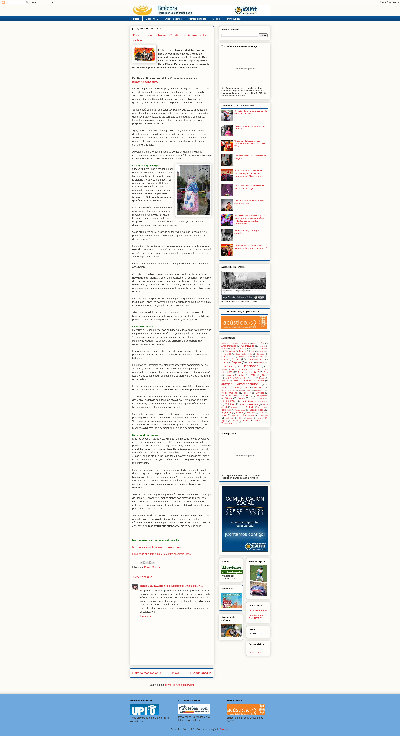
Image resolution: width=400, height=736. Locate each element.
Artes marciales (228, 346)
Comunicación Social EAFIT (256, 616)
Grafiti (265, 375)
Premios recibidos (249, 404)
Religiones (226, 410)
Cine (253, 351)
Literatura (259, 387)
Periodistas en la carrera (255, 401)
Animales (245, 343)
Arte (263, 343)
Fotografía (229, 375)
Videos (245, 420)
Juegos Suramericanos (239, 384)
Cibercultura (230, 351)
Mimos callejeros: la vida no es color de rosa (156, 547)
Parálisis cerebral (257, 398)
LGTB (236, 388)
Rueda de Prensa (257, 410)
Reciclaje (250, 407)
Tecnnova (235, 415)
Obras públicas (262, 396)
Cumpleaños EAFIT (256, 359)
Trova (259, 418)
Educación (226, 366)
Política (229, 404)
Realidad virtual (236, 407)
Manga (249, 390)
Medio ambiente (229, 393)
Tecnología (248, 415)
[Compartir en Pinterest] (153, 562)
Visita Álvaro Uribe (229, 423)
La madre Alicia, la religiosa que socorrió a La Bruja (250, 187)
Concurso (260, 354)
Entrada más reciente (146, 673)
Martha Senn (260, 390)
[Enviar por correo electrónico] (141, 562)
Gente (147, 567)
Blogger (224, 729)
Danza (224, 362)
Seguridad (226, 412)
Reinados (261, 407)
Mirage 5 (247, 393)
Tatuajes (262, 413)
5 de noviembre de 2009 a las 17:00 (183, 586)
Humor (261, 378)
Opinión (241, 398)
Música (246, 395)
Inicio (136, 19)
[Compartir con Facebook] (150, 562)
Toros (240, 418)
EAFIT (251, 363)
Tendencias (229, 418)
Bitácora (224, 348)
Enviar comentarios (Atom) (180, 684)
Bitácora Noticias (239, 348)
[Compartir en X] (147, 562)
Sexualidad (251, 413)
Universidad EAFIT (258, 610)
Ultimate (235, 421)
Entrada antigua (200, 673)
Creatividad (260, 356)
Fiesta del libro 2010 (248, 372)
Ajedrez (235, 343)
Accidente (225, 343)
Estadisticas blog (255, 652)
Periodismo (228, 400)
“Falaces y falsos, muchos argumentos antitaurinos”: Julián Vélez (250, 143)
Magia (241, 390)
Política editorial (197, 19)
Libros (246, 388)
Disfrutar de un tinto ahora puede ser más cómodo (250, 112)
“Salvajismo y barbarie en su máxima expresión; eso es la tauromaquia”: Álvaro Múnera (248, 173)
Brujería (253, 348)
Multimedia (234, 395)
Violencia (258, 420)
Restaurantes (240, 410)
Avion (262, 346)
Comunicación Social (244, 354)
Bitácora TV (152, 19)
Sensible (239, 413)
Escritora (224, 370)
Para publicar (234, 19)
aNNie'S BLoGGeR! (151, 586)
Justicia (224, 388)
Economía (261, 363)
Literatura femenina (228, 390)
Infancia (247, 380)
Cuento (224, 359)
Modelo (216, 19)
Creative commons (245, 356)
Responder (146, 616)
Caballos (264, 348)
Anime (254, 343)
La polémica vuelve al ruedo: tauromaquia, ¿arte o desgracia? (250, 246)
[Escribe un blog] (144, 562)
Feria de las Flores (242, 369)
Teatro (224, 415)
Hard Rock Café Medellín (235, 378)
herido (252, 378)
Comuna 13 (226, 354)
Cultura (236, 359)
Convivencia (227, 356)
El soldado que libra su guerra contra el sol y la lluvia (161, 554)
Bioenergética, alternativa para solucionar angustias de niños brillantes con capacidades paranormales (249, 219)
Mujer (223, 396)
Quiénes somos (173, 19)
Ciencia (242, 351)
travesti (249, 418)
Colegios (261, 351)
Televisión (263, 415)
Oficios (156, 567)
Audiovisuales (247, 345)
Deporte (236, 362)
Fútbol (241, 375)
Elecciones (250, 366)
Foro (266, 372)
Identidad (224, 381)
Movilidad (260, 393)
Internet (260, 381)
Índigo (235, 381)
